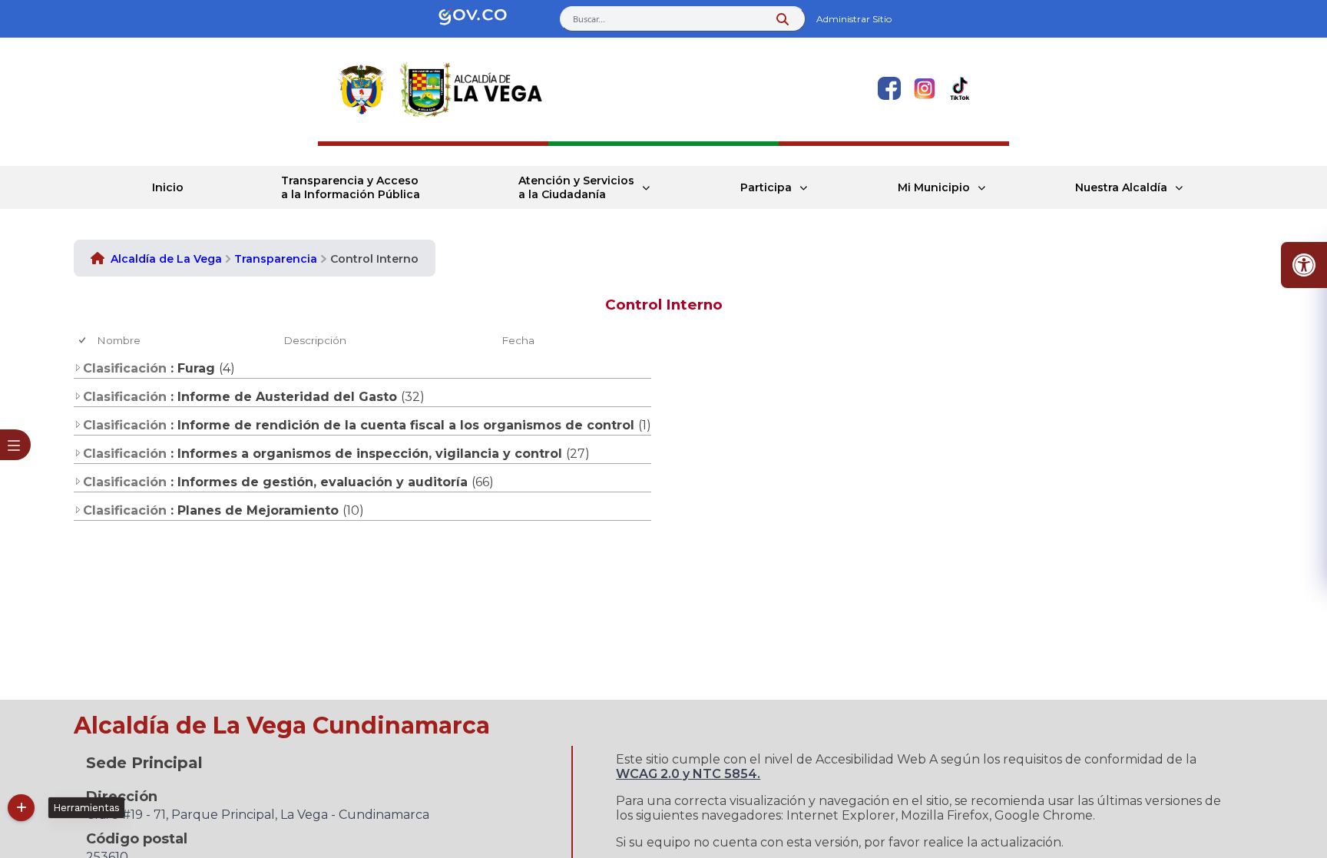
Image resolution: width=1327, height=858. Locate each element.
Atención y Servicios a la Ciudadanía (576, 187)
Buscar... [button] (589, 19)
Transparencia (275, 259)
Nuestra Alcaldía (1121, 187)
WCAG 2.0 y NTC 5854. (688, 774)
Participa (766, 187)
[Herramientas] (21, 807)
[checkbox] (83, 340)
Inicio (168, 187)
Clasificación (125, 368)
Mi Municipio (934, 187)
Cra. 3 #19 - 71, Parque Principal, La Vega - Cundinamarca (257, 814)
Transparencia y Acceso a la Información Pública (350, 187)
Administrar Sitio (854, 19)
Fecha (517, 340)
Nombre (119, 340)
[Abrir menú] (102, 352)
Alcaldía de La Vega (166, 259)
